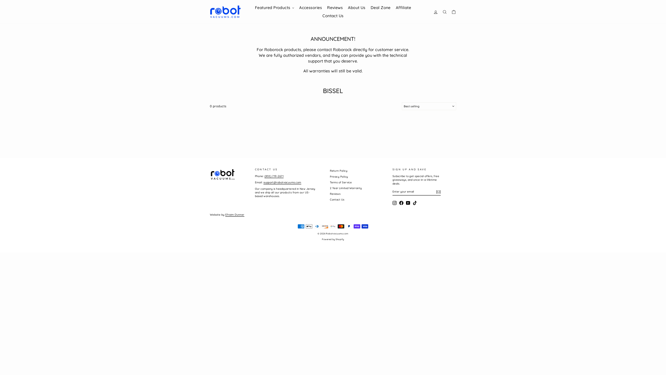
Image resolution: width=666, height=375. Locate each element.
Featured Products (273, 7)
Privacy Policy (339, 176)
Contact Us (333, 15)
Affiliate (403, 7)
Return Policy (338, 170)
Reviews (335, 7)
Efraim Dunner (234, 214)
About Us (356, 7)
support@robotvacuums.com (282, 182)
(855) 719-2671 (274, 176)
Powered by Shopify (333, 239)
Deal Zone (381, 7)
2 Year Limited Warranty (346, 188)
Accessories (310, 7)
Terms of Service (341, 182)
